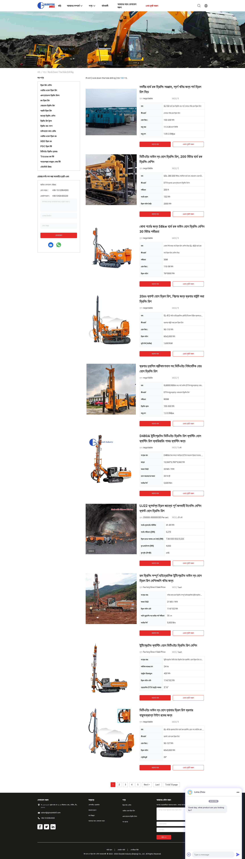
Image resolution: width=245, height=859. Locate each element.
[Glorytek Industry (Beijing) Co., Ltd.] (46, 5)
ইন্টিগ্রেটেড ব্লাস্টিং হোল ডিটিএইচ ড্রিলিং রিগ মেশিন (168, 645)
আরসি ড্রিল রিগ (46, 110)
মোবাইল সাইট (121, 850)
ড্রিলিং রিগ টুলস (46, 121)
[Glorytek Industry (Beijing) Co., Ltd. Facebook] (40, 826)
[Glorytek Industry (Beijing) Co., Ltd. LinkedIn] (53, 826)
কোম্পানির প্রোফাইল (94, 805)
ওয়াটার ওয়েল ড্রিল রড (48, 136)
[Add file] (189, 854)
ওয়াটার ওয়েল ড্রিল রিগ (48, 90)
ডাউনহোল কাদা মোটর (48, 131)
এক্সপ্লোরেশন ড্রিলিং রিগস (49, 95)
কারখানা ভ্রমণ (92, 810)
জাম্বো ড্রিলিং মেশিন (47, 115)
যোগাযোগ (58, 235)
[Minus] (238, 792)
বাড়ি (38, 72)
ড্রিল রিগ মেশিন (46, 85)
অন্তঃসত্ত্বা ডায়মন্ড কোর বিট (50, 161)
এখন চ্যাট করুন (188, 144)
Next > (147, 785)
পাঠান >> (163, 837)
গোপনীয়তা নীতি (134, 850)
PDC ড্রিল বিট (46, 146)
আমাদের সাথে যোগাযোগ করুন (96, 821)
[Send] (238, 854)
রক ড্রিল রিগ (45, 100)
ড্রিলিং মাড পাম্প (46, 126)
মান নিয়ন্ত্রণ (91, 816)
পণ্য (44, 72)
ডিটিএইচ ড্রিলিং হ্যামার (48, 151)
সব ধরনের (125, 822)
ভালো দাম (155, 144)
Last (157, 785)
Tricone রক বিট (47, 156)
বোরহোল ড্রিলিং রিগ (47, 105)
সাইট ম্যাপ (109, 850)
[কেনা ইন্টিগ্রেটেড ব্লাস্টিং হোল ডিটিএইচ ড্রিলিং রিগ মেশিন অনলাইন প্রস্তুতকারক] (111, 668)
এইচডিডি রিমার (45, 166)
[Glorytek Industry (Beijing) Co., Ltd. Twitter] (46, 826)
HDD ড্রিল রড (46, 141)
